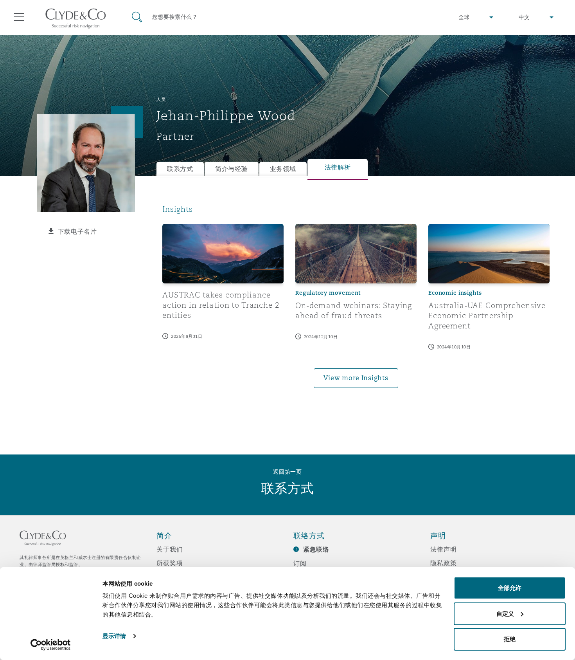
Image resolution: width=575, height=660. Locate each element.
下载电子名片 (77, 231)
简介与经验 (231, 169)
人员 (160, 99)
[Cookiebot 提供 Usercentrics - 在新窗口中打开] (50, 645)
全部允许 (509, 587)
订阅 (300, 563)
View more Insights (355, 378)
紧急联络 (316, 549)
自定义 (505, 613)
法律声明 (443, 549)
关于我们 (169, 549)
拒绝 (510, 639)
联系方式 (180, 169)
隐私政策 (443, 563)
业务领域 (283, 169)
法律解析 (338, 167)
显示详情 (114, 636)
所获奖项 (169, 563)
